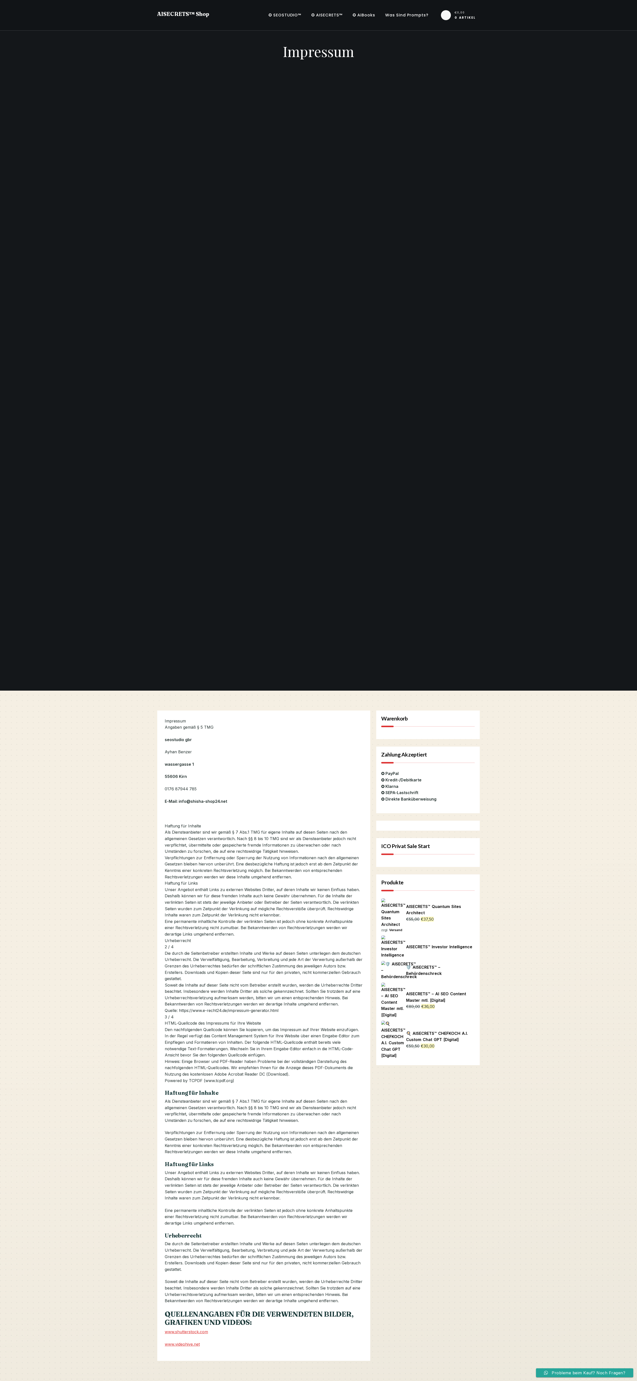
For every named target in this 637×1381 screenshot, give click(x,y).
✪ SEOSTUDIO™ (284, 15)
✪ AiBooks (364, 15)
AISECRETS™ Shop (183, 14)
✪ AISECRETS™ (327, 15)
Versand (395, 930)
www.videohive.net (182, 1344)
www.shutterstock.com (186, 1331)
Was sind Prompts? (406, 15)
